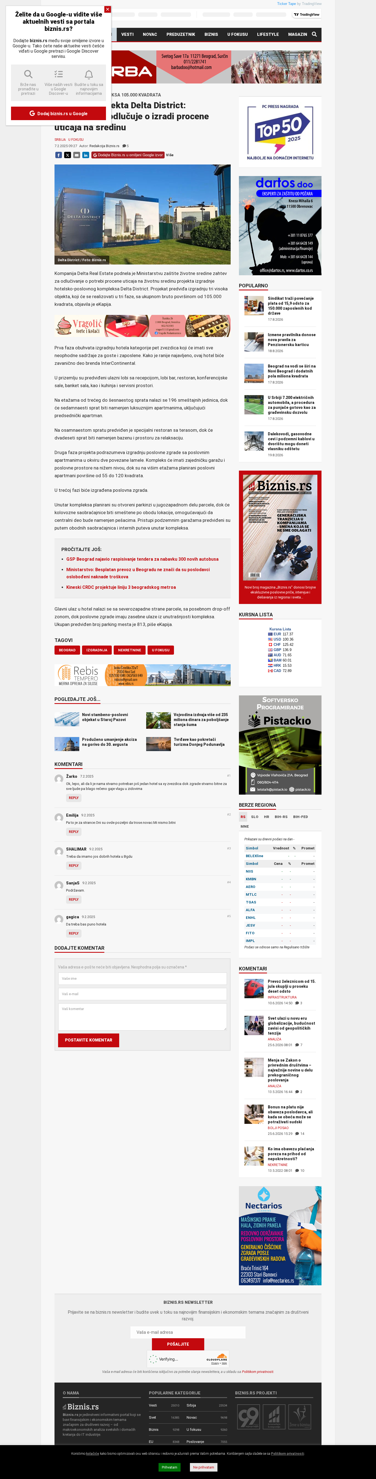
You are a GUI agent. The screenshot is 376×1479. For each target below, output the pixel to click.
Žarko (71, 776)
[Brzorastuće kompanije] (274, 1417)
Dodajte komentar (79, 948)
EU (151, 1441)
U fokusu (237, 34)
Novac (150, 34)
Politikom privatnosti (257, 1372)
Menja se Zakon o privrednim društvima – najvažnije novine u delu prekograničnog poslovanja (290, 1070)
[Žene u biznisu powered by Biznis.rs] (299, 1417)
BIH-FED (300, 817)
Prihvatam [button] (169, 1467)
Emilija (72, 815)
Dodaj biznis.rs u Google (62, 113)
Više (169, 155)
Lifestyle (268, 34)
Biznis (211, 34)
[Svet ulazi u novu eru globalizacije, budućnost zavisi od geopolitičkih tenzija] (254, 1025)
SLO (254, 817)
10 (301, 1170)
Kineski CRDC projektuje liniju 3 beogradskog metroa (121, 587)
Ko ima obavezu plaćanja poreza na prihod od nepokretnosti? (291, 1154)
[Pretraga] (314, 34)
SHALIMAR (76, 849)
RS (243, 817)
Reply (74, 798)
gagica (72, 917)
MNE (245, 826)
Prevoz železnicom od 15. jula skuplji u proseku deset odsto (292, 986)
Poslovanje (195, 1441)
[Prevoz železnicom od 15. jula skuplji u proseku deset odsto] (254, 988)
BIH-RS (281, 817)
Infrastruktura (282, 997)
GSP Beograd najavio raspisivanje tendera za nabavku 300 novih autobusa (142, 559)
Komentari (69, 764)
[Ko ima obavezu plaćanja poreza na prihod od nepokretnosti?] (254, 1156)
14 (301, 1134)
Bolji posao (278, 1128)
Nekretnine (278, 1165)
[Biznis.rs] (81, 1406)
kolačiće (92, 1454)
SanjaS (73, 883)
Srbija (60, 140)
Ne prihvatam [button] (203, 1467)
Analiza (274, 1039)
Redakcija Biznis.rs (104, 146)
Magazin (297, 34)
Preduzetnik (181, 34)
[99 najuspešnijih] (248, 1417)
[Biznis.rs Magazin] (280, 527)
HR (266, 817)
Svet (152, 1417)
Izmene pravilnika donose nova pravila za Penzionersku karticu (292, 340)
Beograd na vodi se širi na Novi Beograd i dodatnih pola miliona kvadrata (292, 371)
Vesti (127, 34)
